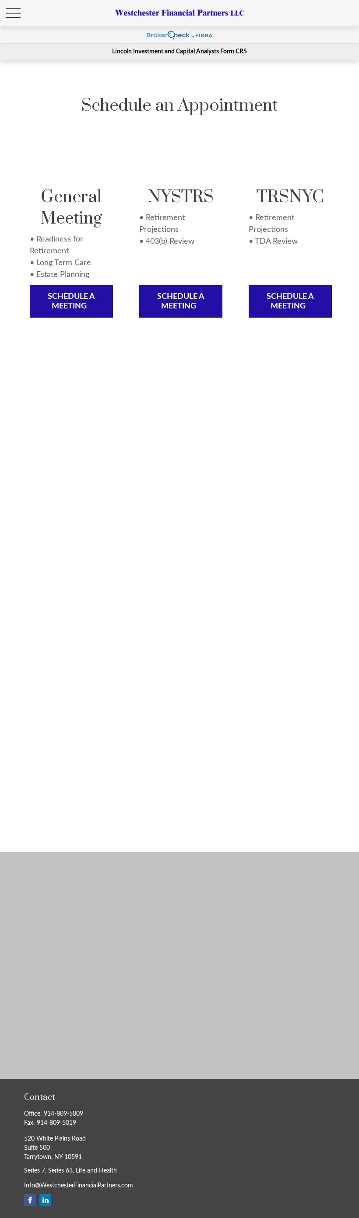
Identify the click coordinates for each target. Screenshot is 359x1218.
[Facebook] (30, 1200)
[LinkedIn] (45, 1200)
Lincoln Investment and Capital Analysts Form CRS (179, 52)
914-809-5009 (63, 1114)
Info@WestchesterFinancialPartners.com (78, 1186)
